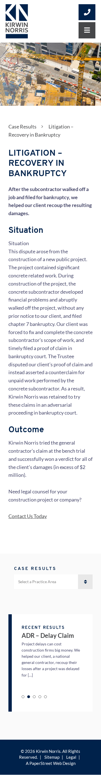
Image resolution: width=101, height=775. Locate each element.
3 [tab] (34, 696)
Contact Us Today (27, 516)
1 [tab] (23, 696)
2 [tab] (28, 696)
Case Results (22, 126)
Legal (71, 757)
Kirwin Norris (48, 751)
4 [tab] (39, 696)
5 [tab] (45, 696)
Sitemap (51, 757)
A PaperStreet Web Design (50, 763)
